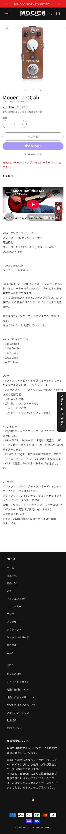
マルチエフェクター (18, 598)
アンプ (10, 614)
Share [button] (9, 175)
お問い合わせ (14, 728)
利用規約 (12, 720)
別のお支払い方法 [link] (33, 154)
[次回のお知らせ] (59, 4)
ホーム (10, 568)
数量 (5, 117)
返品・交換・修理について (21, 697)
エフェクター (14, 606)
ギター (10, 591)
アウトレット (14, 629)
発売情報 (12, 645)
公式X (10, 652)
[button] (6, 13)
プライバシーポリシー (19, 712)
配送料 (11, 112)
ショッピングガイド (18, 637)
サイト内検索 (14, 674)
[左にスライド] (25, 90)
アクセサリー (14, 621)
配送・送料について (18, 689)
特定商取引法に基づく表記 (21, 705)
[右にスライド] (40, 90)
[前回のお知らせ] (6, 4)
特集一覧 (12, 575)
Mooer (26, 827)
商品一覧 (12, 583)
